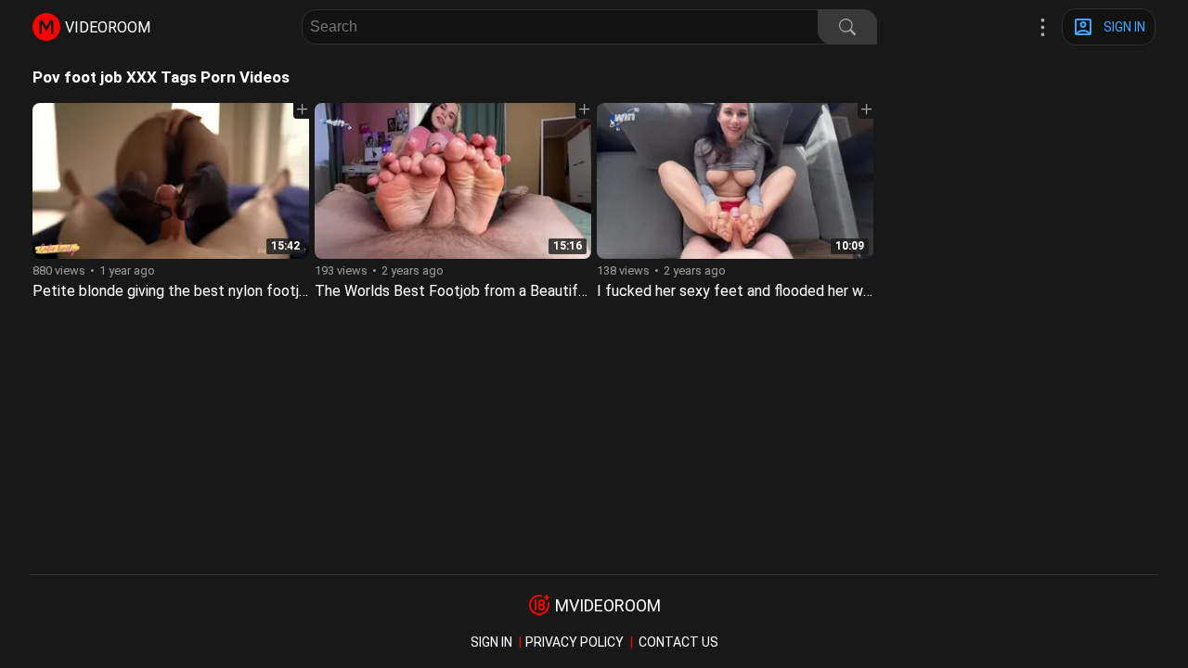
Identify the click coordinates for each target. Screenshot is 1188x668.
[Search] (847, 27)
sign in (491, 642)
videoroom (107, 27)
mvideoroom (608, 605)
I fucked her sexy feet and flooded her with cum (754, 291)
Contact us (678, 642)
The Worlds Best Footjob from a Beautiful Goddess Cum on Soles (529, 291)
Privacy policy (574, 642)
